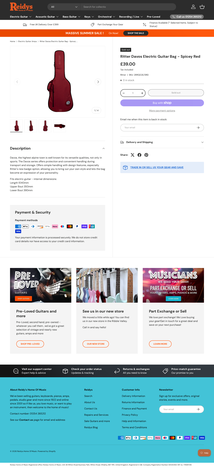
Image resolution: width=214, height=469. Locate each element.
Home (12, 41)
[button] (202, 6)
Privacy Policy (130, 414)
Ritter (123, 74)
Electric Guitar (19, 16)
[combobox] (111, 6)
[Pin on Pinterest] (146, 154)
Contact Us (90, 408)
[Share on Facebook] (139, 154)
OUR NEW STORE (95, 343)
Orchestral (105, 16)
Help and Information (134, 421)
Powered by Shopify (47, 451)
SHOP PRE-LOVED (30, 343)
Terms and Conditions (134, 427)
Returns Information (133, 402)
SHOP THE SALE (136, 33)
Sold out (176, 92)
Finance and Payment (134, 408)
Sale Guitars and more (97, 421)
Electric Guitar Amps (27, 41)
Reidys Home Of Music (27, 451)
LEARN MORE (160, 343)
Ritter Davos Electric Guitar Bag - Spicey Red (58, 41)
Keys (87, 16)
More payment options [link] (162, 110)
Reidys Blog (91, 427)
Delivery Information (133, 396)
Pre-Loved (153, 16)
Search (88, 396)
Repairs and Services (96, 414)
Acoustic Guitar (45, 16)
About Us (89, 402)
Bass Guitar (70, 16)
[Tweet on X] (132, 154)
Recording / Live (129, 16)
